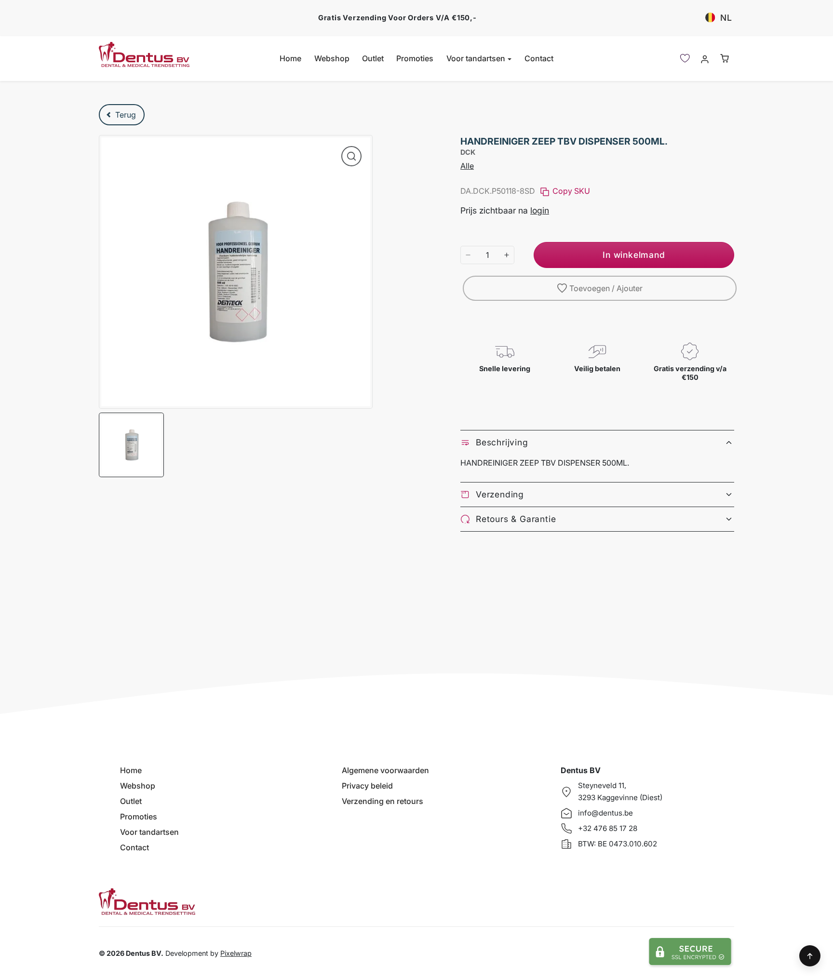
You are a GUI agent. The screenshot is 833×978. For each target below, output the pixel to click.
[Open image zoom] (351, 156)
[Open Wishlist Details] (685, 58)
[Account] (704, 58)
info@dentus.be (605, 812)
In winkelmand (634, 255)
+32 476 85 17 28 (607, 828)
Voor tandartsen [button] (476, 58)
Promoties (414, 58)
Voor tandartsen (149, 832)
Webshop (331, 58)
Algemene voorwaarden (385, 770)
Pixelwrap (236, 953)
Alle (467, 166)
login (539, 210)
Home (290, 58)
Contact (538, 58)
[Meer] (506, 255)
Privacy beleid (367, 785)
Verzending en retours (382, 801)
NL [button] (726, 18)
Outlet (373, 58)
